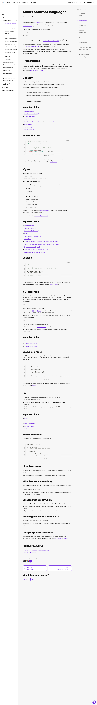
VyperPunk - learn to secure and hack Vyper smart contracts (41, 244)
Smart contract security (10, 52)
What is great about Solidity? (85, 47)
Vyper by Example (30, 228)
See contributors (37, 561)
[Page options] (30, 17)
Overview (4, 9)
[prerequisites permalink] (22, 60)
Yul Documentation (30, 341)
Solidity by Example (30, 116)
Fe (79, 37)
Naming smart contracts (10, 44)
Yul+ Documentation (30, 343)
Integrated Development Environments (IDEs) (9, 79)
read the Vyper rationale (42, 216)
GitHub (26, 119)
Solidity (80, 15)
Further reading (82, 56)
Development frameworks (9, 64)
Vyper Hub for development (32, 247)
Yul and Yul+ (81, 30)
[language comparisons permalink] (22, 532)
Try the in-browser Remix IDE (51, 41)
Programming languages (6, 83)
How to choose (82, 44)
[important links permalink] (22, 107)
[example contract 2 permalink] (22, 352)
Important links (82, 18)
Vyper (80, 22)
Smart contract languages (10, 23)
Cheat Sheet (28, 124)
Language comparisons (84, 54)
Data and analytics (7, 73)
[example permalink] (22, 257)
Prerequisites (82, 13)
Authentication (6, 70)
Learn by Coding (38, 487)
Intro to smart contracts (36, 70)
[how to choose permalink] (22, 466)
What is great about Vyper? (85, 49)
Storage (5, 76)
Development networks (8, 62)
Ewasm (39, 311)
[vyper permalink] (22, 169)
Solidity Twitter (29, 129)
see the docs (54, 161)
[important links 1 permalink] (22, 221)
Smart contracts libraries (10, 28)
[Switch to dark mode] (81, 2)
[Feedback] (94, 702)
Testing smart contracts (10, 35)
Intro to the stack (7, 17)
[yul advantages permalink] (22, 516)
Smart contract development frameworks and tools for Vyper (41, 241)
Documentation (29, 111)
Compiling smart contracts (11, 38)
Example (81, 27)
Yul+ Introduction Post (31, 346)
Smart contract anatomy (10, 26)
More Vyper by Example (31, 231)
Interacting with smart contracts (9, 32)
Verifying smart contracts (10, 46)
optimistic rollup (41, 327)
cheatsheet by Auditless (62, 538)
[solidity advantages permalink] (22, 481)
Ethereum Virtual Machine (32, 46)
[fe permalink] (22, 392)
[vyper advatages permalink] (22, 500)
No (35, 579)
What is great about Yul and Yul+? (87, 52)
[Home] (3, 2)
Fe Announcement (30, 421)
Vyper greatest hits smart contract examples (37, 249)
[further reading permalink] (22, 546)
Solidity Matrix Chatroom (52, 121)
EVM (33, 311)
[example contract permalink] (22, 135)
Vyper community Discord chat (33, 236)
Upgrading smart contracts (11, 49)
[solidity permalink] (22, 77)
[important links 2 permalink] (22, 337)
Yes (27, 579)
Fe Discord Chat (29, 426)
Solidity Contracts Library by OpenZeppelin (36, 550)
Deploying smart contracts (11, 41)
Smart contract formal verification (9, 55)
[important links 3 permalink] (22, 414)
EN (90, 2)
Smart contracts (7, 20)
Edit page (35, 17)
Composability (8, 59)
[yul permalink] (22, 291)
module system (44, 210)
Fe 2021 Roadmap (29, 423)
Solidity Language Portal (31, 113)
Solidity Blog (28, 127)
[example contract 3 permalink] (22, 434)
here (34, 385)
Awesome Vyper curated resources (34, 252)
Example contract (83, 20)
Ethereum (37, 22)
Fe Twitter (27, 429)
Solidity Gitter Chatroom (31, 121)
